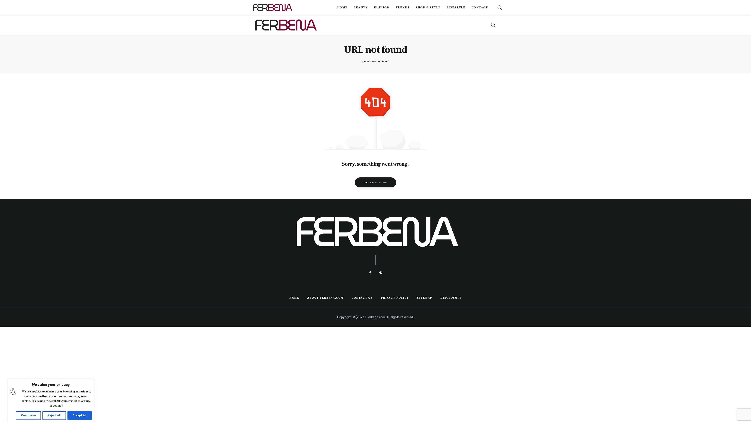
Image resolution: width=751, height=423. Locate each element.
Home (365, 61)
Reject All (54, 415)
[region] (51, 401)
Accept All (79, 415)
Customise (28, 415)
